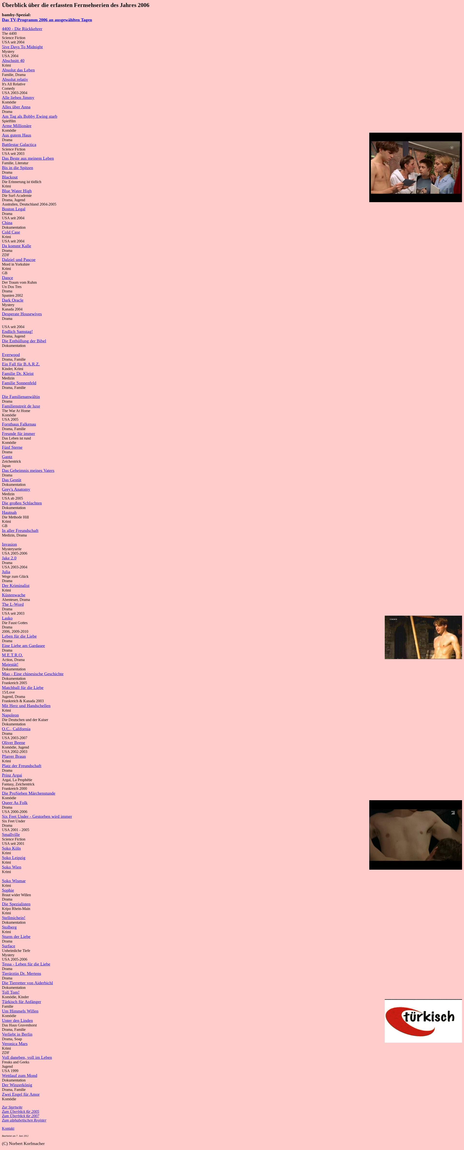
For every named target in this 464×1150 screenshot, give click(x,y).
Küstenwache (13, 594)
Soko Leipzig (13, 857)
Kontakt (8, 1128)
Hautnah (9, 512)
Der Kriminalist (15, 585)
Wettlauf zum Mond (19, 1075)
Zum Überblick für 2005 (20, 1111)
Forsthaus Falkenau (19, 424)
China (7, 222)
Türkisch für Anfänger (21, 1001)
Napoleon (10, 715)
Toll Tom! (11, 992)
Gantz (7, 456)
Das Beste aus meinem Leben (28, 158)
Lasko (7, 618)
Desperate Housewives (22, 313)
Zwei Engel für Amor (21, 1094)
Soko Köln (11, 848)
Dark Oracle (12, 300)
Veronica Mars (15, 1043)
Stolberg (9, 927)
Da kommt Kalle (16, 245)
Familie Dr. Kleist (18, 373)
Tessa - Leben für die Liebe (26, 964)
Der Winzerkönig (17, 1084)
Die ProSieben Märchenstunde (28, 793)
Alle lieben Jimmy (18, 97)
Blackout (10, 177)
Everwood (11, 354)
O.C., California (16, 728)
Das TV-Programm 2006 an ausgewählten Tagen (47, 19)
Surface (8, 945)
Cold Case (11, 232)
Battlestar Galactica (19, 144)
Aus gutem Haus (16, 135)
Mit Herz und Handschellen (26, 705)
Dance (7, 277)
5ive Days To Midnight (22, 46)
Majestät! (10, 664)
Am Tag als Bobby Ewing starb (29, 116)
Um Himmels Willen (20, 1011)
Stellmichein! (13, 917)
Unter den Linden (17, 1020)
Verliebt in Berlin (17, 1034)
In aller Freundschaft (20, 530)
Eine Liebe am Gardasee (23, 645)
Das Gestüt (11, 479)
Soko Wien (11, 867)
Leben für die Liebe (19, 636)
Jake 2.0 (9, 558)
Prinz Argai (12, 775)
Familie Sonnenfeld (19, 382)
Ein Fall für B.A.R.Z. (21, 364)
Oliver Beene (13, 742)
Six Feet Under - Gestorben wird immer (37, 816)
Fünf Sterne (12, 447)
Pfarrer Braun (14, 756)
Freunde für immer (18, 433)
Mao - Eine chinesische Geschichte (33, 673)
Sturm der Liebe (16, 936)
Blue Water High (17, 190)
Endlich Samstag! (17, 331)
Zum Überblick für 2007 (20, 1116)
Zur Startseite (12, 1107)
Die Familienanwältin (21, 396)
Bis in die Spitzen (17, 167)
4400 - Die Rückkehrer (22, 28)
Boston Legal (13, 209)
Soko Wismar (14, 880)
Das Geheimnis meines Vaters (28, 470)
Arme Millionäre (16, 125)
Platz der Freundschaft (21, 765)
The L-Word (13, 604)
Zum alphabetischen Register (24, 1120)
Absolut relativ (15, 79)
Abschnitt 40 (13, 60)
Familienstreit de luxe (21, 406)
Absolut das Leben (18, 70)
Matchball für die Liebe (23, 687)
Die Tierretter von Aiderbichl (27, 982)
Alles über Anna (16, 106)
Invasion (9, 544)
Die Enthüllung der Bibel (24, 340)
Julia (6, 571)
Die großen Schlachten (22, 503)
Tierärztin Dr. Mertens (21, 973)
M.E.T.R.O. (12, 655)
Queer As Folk (15, 802)
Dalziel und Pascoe (19, 259)
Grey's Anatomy (16, 489)
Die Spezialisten (16, 904)
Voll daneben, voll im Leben (27, 1057)
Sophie (8, 890)
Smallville (11, 834)
